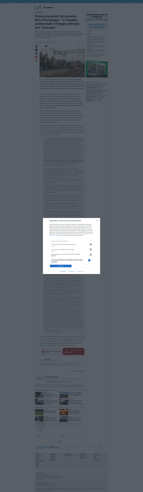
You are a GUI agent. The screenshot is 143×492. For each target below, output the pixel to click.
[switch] (90, 244)
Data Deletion (63, 271)
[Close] (97, 220)
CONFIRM (61, 266)
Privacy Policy (80, 271)
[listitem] (71, 241)
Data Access (71, 271)
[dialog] (71, 246)
